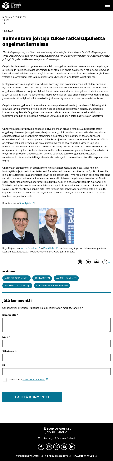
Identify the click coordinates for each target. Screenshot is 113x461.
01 (5, 22)
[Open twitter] (56, 447)
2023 (6, 20)
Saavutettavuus (83, 456)
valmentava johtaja (17, 285)
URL (4, 365)
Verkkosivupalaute (28, 456)
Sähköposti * (10, 351)
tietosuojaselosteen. (34, 379)
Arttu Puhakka (29, 248)
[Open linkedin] (72, 447)
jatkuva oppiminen (16, 278)
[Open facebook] (41, 447)
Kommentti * (10, 315)
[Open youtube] (64, 447)
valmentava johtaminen (52, 285)
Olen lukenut (26, 379)
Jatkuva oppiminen (14, 17)
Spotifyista (25, 203)
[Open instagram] (49, 447)
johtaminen (42, 278)
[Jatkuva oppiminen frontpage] (11, 5)
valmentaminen (66, 278)
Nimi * (6, 337)
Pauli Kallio (49, 248)
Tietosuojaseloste (56, 456)
